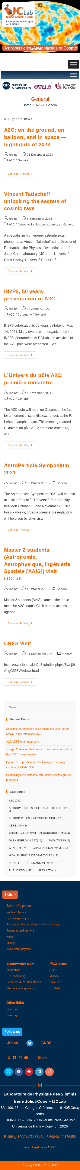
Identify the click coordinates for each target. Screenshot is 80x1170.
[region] (40, 26)
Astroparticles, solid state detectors (39, 809)
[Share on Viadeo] (49, 1072)
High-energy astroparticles (33, 855)
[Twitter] (29, 1043)
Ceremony (25, 314)
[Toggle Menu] (73, 64)
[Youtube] (26, 1058)
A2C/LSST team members (22, 741)
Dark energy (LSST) (25, 840)
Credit (26, 1147)
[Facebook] (14, 1058)
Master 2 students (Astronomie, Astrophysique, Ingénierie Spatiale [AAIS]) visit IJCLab (37, 564)
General (51, 105)
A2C (12, 160)
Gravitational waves (51, 848)
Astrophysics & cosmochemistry (39, 224)
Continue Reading (22, 172)
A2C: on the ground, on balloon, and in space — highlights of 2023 (35, 137)
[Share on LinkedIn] (39, 1072)
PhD (14, 862)
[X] (9, 1058)
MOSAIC (55, 976)
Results (47, 870)
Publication (20, 870)
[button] (40, 5)
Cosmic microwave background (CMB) (39, 833)
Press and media (40, 862)
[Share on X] (8, 1072)
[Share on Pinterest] (29, 1072)
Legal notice (39, 1147)
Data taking (59, 840)
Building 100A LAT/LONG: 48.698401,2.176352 (40, 1137)
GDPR (54, 1147)
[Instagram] (20, 1058)
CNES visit (17, 643)
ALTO (53, 969)
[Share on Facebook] (19, 1072)
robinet (13, 154)
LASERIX (55, 982)
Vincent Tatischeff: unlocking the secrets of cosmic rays (35, 201)
